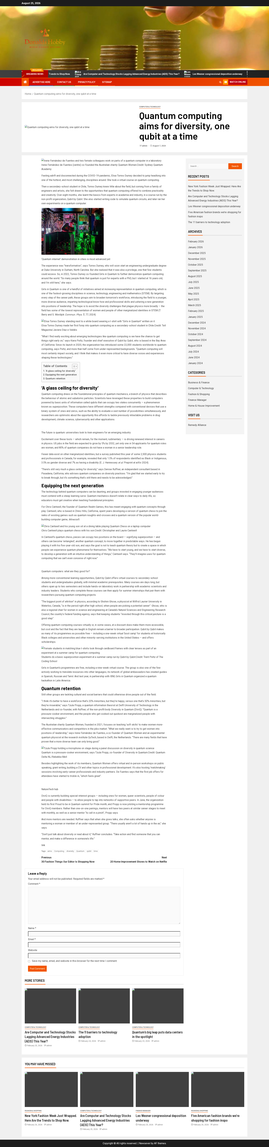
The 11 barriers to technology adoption (209, 222)
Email (32, 939)
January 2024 (195, 363)
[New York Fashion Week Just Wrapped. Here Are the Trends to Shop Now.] (51, 1089)
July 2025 (193, 282)
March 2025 (194, 305)
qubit (89, 851)
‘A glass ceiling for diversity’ (60, 371)
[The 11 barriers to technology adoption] (104, 1005)
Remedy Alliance (197, 425)
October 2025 (195, 264)
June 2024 (194, 357)
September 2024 (197, 340)
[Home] (25, 82)
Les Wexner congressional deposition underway (187, 74)
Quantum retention (55, 378)
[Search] (220, 82)
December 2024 (197, 322)
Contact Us (64, 82)
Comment (34, 883)
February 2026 (196, 241)
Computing (59, 851)
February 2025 (196, 311)
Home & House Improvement (204, 405)
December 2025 (197, 253)
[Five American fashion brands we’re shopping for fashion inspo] (217, 1089)
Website (32, 950)
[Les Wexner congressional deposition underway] (162, 1089)
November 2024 (197, 328)
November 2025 (197, 259)
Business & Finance (199, 382)
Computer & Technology (149, 107)
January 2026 (195, 247)
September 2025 (197, 270)
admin (145, 146)
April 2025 (193, 299)
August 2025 (195, 276)
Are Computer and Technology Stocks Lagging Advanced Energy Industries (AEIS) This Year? (102, 74)
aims (49, 851)
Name (32, 928)
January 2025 (195, 316)
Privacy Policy (86, 82)
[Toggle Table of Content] (73, 366)
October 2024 (195, 334)
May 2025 (193, 293)
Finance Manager (197, 399)
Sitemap (107, 82)
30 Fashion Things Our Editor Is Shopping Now (67, 859)
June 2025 (194, 287)
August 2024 (195, 345)
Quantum (80, 851)
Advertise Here (41, 82)
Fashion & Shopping (199, 394)
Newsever (144, 1143)
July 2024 (193, 351)
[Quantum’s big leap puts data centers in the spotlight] (158, 1005)
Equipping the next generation (61, 374)
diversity (70, 851)
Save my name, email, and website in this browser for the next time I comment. (74, 960)
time (96, 851)
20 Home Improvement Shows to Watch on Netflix (138, 859)
